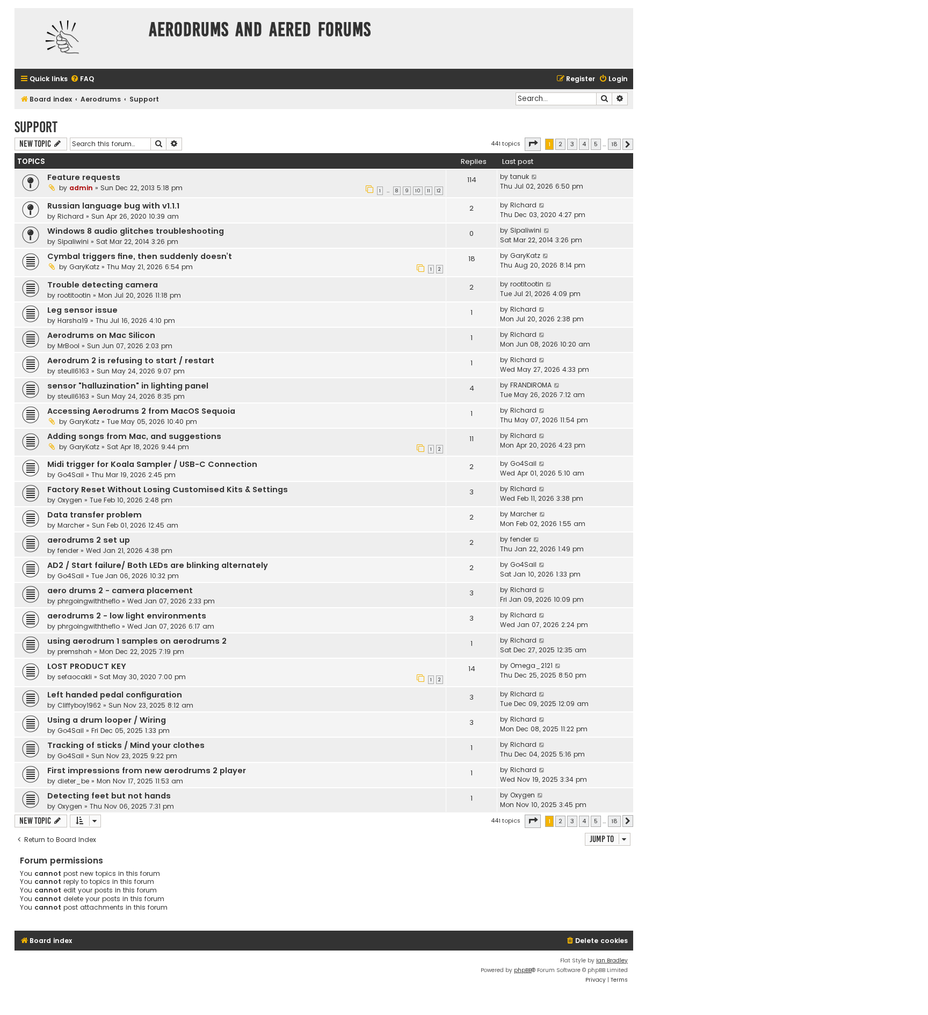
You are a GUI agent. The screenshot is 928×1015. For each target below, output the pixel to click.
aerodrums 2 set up (88, 540)
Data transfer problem (94, 514)
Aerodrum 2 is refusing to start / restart (130, 360)
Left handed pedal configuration (114, 694)
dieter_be (73, 781)
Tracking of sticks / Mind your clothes (126, 745)
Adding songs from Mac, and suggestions (134, 436)
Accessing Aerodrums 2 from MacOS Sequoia (141, 411)
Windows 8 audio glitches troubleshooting (135, 231)
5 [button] (596, 144)
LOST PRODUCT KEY (86, 666)
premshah (74, 651)
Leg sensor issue (82, 310)
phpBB (523, 970)
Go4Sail (70, 474)
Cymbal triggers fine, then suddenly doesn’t (139, 256)
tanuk (519, 176)
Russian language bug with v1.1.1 (113, 205)
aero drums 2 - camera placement (120, 590)
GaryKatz (84, 266)
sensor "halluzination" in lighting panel (127, 385)
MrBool (68, 345)
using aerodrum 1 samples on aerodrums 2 (137, 641)
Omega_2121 (531, 665)
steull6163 (73, 371)
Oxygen (69, 500)
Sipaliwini (73, 241)
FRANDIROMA (531, 385)
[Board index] (79, 38)
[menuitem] (82, 79)
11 (428, 191)
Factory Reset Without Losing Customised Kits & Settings (167, 489)
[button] (533, 144)
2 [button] (560, 144)
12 (439, 191)
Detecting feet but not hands (109, 795)
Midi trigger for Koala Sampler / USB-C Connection (152, 464)
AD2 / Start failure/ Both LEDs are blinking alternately (157, 565)
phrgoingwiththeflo (88, 601)
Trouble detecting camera (102, 284)
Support (36, 127)
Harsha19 (72, 320)
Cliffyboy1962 (79, 705)
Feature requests (83, 177)
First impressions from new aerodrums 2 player (146, 770)
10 (418, 191)
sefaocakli (74, 676)
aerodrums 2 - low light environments (126, 615)
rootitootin (74, 295)
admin (81, 187)
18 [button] (614, 144)
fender (67, 550)
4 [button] (584, 144)
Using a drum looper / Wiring (106, 720)
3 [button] (572, 144)
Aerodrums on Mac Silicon (101, 335)
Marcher (70, 525)
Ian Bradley (612, 960)
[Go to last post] (534, 177)
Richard (70, 216)
